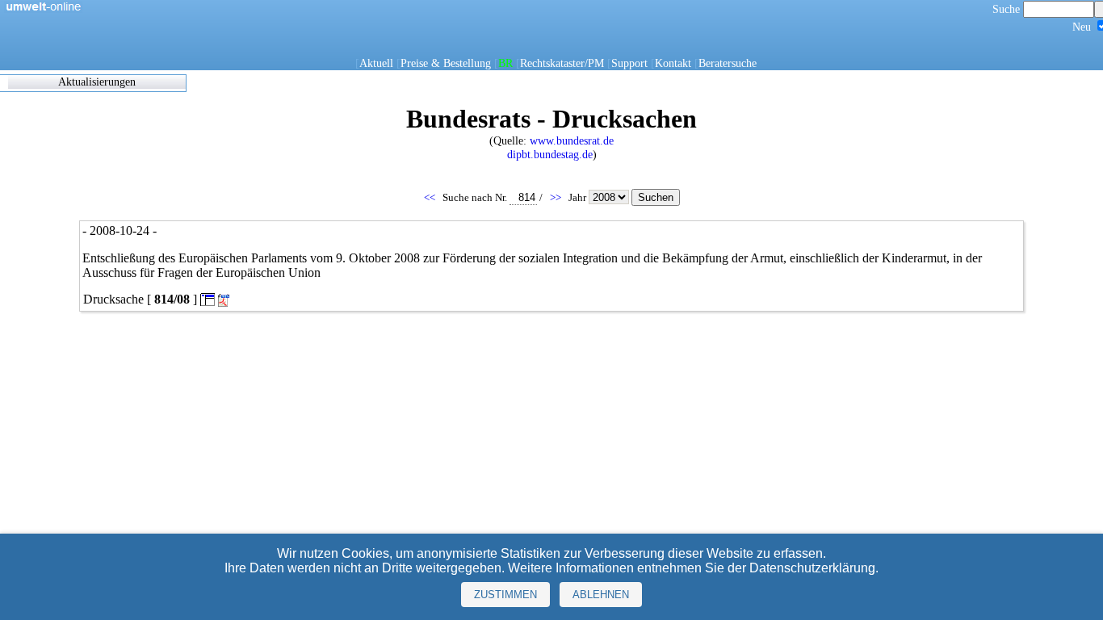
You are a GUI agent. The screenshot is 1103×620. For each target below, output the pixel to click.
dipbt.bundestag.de (550, 154)
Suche (1007, 8)
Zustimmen (505, 595)
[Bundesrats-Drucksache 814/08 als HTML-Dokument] (207, 299)
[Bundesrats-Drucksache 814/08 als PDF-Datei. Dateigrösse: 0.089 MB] (225, 301)
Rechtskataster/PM (562, 63)
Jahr (578, 197)
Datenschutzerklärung (812, 568)
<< (431, 197)
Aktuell (376, 63)
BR (505, 63)
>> (557, 197)
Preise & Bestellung (446, 63)
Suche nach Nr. (476, 197)
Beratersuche (727, 63)
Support (629, 63)
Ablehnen (600, 595)
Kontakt (673, 63)
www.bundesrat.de (572, 140)
